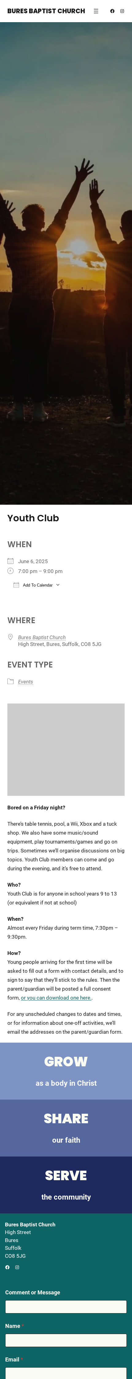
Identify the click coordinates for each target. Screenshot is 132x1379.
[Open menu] (96, 11)
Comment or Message (32, 1292)
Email (14, 1359)
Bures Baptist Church (46, 11)
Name (14, 1326)
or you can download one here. (56, 998)
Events (25, 682)
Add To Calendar (37, 585)
